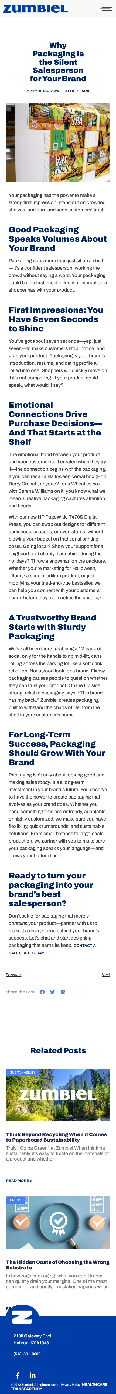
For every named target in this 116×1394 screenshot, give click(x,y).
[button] (42, 992)
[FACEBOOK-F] (17, 1376)
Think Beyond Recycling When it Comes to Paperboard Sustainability (56, 1137)
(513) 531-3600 (27, 1354)
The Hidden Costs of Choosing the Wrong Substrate (58, 1264)
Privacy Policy (71, 1385)
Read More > (19, 1181)
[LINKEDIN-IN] (32, 1376)
